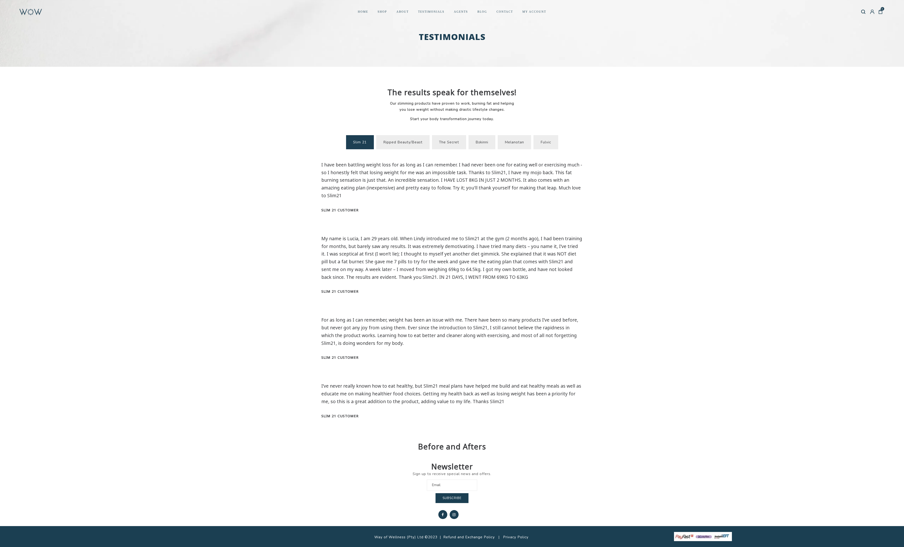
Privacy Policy (516, 537)
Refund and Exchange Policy (469, 537)
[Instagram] (454, 514)
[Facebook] (442, 514)
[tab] (360, 142)
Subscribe (452, 498)
